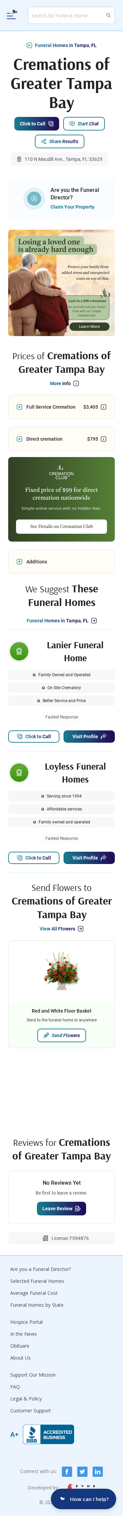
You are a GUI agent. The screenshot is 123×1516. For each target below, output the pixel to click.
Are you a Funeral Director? (40, 1269)
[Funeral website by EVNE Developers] (80, 1488)
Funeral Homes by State (37, 1305)
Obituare (19, 1346)
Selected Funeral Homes (37, 1281)
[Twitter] (82, 1472)
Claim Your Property (72, 207)
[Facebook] (67, 1472)
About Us (20, 1357)
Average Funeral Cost (34, 1293)
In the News (23, 1334)
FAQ (15, 1386)
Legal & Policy (26, 1398)
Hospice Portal (26, 1322)
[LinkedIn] (98, 1472)
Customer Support (30, 1410)
